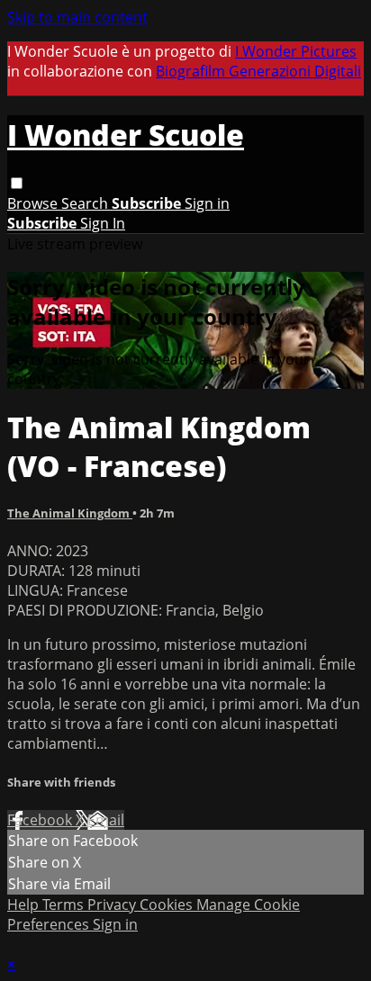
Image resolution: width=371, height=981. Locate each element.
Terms (64, 904)
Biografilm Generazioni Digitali (258, 71)
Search (86, 203)
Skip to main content (77, 17)
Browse (34, 203)
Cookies (168, 904)
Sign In (102, 223)
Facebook (41, 820)
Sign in (207, 203)
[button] (17, 183)
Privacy (113, 904)
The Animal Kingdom (69, 513)
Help (24, 904)
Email (105, 820)
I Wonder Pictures (296, 51)
